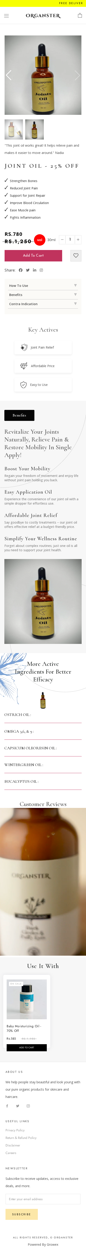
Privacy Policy (15, 1130)
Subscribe (21, 1214)
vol (39, 240)
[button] (9, 75)
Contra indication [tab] (23, 304)
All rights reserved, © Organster (43, 1237)
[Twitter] (17, 1105)
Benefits (19, 415)
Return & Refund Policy (21, 1137)
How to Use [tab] (18, 285)
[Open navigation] (6, 15)
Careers (11, 1153)
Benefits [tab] (15, 295)
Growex (52, 1244)
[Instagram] (28, 1105)
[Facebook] (7, 1105)
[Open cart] (80, 15)
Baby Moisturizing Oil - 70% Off (24, 1028)
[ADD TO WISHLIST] (75, 255)
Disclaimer (13, 1145)
